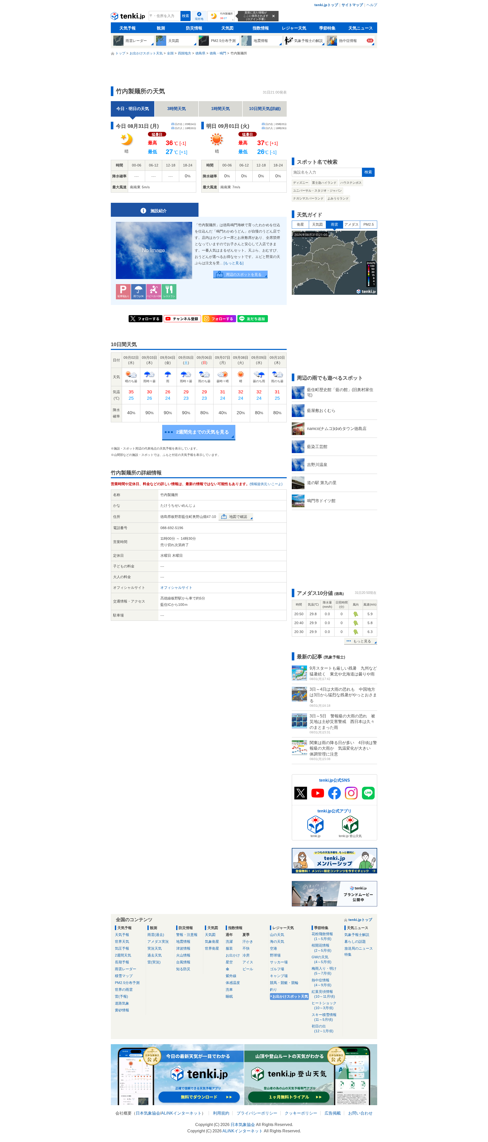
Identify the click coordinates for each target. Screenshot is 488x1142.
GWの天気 (321, 959)
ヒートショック (324, 1005)
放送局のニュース (358, 948)
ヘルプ (372, 5)
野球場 (275, 955)
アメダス (351, 224)
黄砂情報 (122, 1010)
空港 (273, 948)
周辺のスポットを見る (244, 274)
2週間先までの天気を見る (202, 432)
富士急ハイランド (324, 182)
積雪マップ (124, 976)
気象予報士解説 (356, 935)
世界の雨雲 (124, 989)
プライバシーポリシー (257, 1113)
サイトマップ (352, 5)
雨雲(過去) (155, 935)
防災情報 (194, 28)
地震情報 (183, 941)
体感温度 (233, 983)
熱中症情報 (321, 982)
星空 (229, 962)
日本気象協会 (148, 1113)
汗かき (247, 941)
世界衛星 (212, 948)
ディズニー (300, 182)
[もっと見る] (233, 263)
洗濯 (229, 941)
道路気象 (122, 1003)
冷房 (246, 955)
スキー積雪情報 (324, 1017)
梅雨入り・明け (324, 970)
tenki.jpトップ (326, 5)
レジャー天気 (294, 28)
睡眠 (229, 996)
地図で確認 (238, 517)
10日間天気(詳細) (265, 108)
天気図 (227, 28)
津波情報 (183, 948)
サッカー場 (279, 962)
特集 (348, 954)
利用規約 (221, 1113)
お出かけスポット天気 (290, 996)
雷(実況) (154, 962)
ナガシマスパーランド (308, 198)
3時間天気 (176, 108)
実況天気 (154, 948)
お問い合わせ (360, 1113)
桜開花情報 (321, 947)
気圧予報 (122, 948)
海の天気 (277, 941)
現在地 (199, 18)
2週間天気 (123, 955)
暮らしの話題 (355, 941)
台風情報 (183, 962)
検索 (185, 16)
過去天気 (154, 955)
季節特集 (327, 28)
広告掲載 (333, 1113)
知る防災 (183, 969)
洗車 (229, 989)
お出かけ (233, 955)
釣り (273, 989)
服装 (229, 948)
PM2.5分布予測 (127, 983)
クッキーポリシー (301, 1113)
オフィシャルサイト (176, 587)
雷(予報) (121, 996)
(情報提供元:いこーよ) (266, 484)
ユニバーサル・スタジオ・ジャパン (317, 190)
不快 (246, 948)
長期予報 (122, 962)
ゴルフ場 (277, 969)
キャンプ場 (279, 976)
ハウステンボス (351, 182)
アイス (247, 962)
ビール (247, 969)
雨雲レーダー (125, 969)
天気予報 (127, 28)
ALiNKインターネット (181, 1113)
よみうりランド (338, 198)
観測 (161, 28)
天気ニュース (360, 28)
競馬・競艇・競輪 (284, 983)
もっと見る (362, 641)
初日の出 (322, 1028)
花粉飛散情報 (322, 936)
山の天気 (277, 935)
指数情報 (261, 28)
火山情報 (183, 955)
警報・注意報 (186, 935)
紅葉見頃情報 (323, 994)
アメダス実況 (158, 941)
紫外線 (231, 976)
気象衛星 (212, 941)
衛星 (300, 224)
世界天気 (122, 941)
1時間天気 (220, 108)
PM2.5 (368, 224)
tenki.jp (128, 17)
